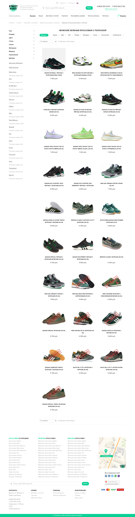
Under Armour (13, 93)
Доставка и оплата (52, 16)
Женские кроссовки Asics (76, 460)
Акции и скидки (80, 493)
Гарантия (65, 16)
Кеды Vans (12, 469)
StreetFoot (13, 7)
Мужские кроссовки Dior (46, 467)
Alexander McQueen (16, 63)
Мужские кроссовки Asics (47, 460)
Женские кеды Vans (74, 469)
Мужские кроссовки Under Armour (49, 465)
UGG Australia (13, 67)
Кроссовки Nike (14, 443)
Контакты (105, 16)
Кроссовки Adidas (15, 441)
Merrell (11, 175)
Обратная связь (36, 498)
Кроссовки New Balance (17, 446)
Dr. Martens (13, 86)
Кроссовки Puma (14, 462)
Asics (10, 141)
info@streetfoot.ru (15, 16)
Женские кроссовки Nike (76, 443)
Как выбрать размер (78, 16)
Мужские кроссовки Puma (47, 462)
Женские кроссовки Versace (77, 455)
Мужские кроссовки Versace (47, 455)
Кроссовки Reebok (15, 458)
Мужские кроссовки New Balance (49, 446)
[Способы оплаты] (112, 490)
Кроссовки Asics (14, 460)
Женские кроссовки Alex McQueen (79, 450)
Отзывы (77, 495)
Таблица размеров (59, 495)
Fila (10, 134)
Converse (12, 154)
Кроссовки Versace (15, 455)
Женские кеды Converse (76, 472)
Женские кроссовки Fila (76, 453)
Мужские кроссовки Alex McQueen (50, 450)
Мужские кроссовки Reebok (47, 458)
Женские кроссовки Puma (76, 462)
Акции (41, 16)
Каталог (33, 16)
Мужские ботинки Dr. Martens (48, 474)
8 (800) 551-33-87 (103, 6)
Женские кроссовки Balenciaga (78, 448)
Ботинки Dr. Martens (15, 474)
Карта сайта (79, 498)
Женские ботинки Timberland (77, 477)
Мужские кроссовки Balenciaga (48, 448)
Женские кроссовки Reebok (77, 458)
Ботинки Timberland (15, 477)
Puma (11, 148)
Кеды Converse (14, 472)
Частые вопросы (93, 16)
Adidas (11, 106)
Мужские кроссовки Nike (46, 443)
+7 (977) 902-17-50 (118, 6)
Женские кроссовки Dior (76, 467)
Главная (11, 23)
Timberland (12, 168)
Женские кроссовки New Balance (79, 446)
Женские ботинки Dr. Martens (77, 474)
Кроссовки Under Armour (17, 465)
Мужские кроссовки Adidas (47, 441)
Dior (10, 79)
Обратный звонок (111, 9)
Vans (10, 161)
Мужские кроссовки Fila (46, 453)
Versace (11, 99)
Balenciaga (12, 72)
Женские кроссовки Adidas (77, 441)
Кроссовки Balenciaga (16, 448)
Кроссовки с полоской (31, 23)
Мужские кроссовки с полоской (49, 23)
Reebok (11, 127)
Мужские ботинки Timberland (48, 477)
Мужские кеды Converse (46, 472)
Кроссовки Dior (14, 467)
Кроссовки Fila (14, 453)
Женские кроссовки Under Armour (79, 465)
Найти (89, 8)
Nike (10, 113)
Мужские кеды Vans (45, 469)
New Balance (13, 120)
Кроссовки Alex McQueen (17, 450)
